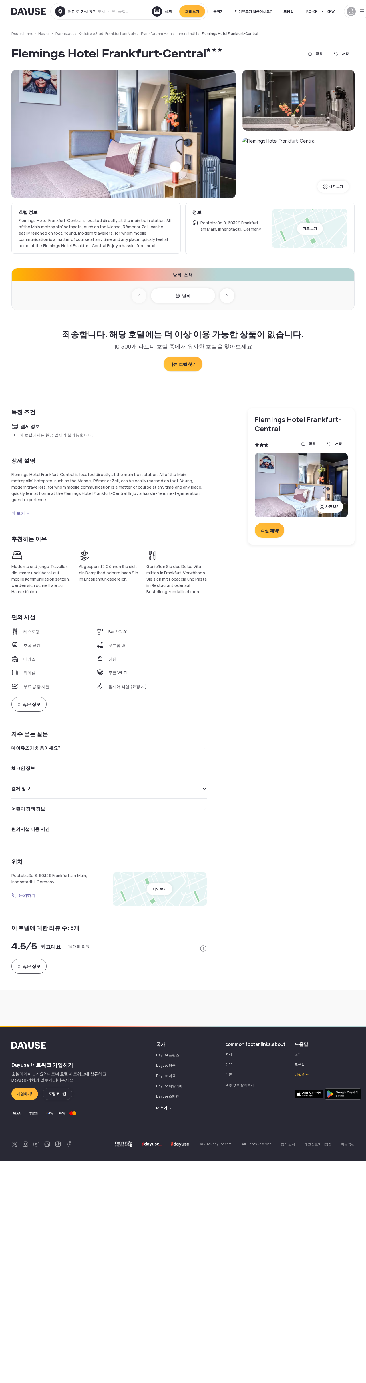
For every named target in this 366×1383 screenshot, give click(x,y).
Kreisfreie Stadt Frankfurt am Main (107, 33)
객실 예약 (269, 530)
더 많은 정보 (29, 704)
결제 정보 (21, 788)
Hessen (44, 33)
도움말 (288, 11)
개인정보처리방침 (318, 1144)
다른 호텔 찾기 (183, 364)
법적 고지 (288, 1144)
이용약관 (348, 1144)
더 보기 (18, 513)
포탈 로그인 (57, 1093)
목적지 (218, 11)
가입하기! (24, 1093)
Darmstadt (64, 33)
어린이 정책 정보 (28, 809)
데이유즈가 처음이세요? (253, 11)
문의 (298, 1054)
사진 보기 (336, 186)
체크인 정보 (23, 768)
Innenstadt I (187, 33)
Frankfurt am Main (156, 33)
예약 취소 (302, 1074)
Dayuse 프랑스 (167, 1055)
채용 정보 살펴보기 (239, 1084)
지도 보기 (310, 228)
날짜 (186, 296)
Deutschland (22, 33)
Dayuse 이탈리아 (169, 1086)
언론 (228, 1074)
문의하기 (27, 895)
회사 (228, 1054)
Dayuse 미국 (166, 1075)
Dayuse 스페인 (167, 1096)
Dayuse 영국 (166, 1065)
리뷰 (228, 1064)
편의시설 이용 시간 (30, 829)
